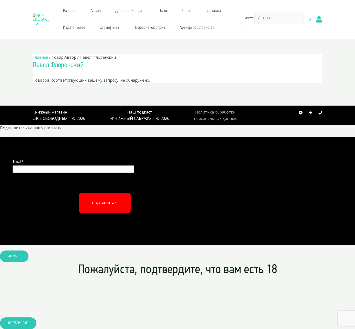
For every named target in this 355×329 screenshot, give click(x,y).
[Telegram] (301, 112)
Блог (164, 11)
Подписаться (105, 203)
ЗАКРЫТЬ (14, 256)
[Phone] (320, 112)
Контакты (213, 11)
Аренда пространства (197, 28)
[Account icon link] (319, 19)
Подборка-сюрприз (149, 28)
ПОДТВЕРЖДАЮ (18, 323)
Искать (249, 18)
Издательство (74, 28)
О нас (186, 11)
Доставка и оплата (130, 11)
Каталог (69, 11)
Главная (40, 57)
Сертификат (109, 28)
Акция (96, 11)
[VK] (310, 112)
